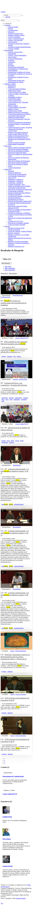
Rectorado (11, 171)
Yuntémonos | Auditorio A (15, 179)
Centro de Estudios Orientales (16, 142)
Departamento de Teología (15, 199)
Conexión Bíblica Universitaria (17, 107)
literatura (10, 713)
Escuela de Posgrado (14, 229)
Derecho (10, 28)
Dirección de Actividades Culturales (18, 223)
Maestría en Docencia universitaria (18, 241)
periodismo (4, 442)
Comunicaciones (13, 30)
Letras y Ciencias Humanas (16, 38)
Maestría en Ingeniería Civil (16, 246)
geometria (24, 399)
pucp (7, 399)
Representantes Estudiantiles (16, 144)
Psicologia (11, 65)
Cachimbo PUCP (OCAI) (15, 221)
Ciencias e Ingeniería (14, 37)
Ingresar (7, 17)
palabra (3, 441)
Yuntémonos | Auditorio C (15, 183)
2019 (11, 399)
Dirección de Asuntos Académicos (18, 162)
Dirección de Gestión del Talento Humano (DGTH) (17, 207)
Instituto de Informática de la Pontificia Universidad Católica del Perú (19, 187)
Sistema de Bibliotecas (14, 172)
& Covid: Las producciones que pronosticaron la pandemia (13, 303)
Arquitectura (11, 62)
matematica (17, 399)
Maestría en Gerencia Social (16, 228)
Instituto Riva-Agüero (14, 90)
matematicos (18, 398)
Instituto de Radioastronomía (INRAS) (19, 193)
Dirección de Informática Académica (18, 151)
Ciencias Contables (13, 48)
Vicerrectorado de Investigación (17, 174)
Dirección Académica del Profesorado (19, 161)
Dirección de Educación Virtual (17, 152)
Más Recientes (6, 263)
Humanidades (12, 53)
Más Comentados (10, 268)
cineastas (9, 356)
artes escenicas (12, 57)
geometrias (4, 398)
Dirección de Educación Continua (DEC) (20, 201)
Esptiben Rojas (7, 817)
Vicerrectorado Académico (15, 191)
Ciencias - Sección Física (15, 52)
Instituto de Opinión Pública (16, 117)
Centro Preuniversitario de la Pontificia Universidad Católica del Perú (19, 115)
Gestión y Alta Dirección (15, 40)
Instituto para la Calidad (15, 110)
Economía (11, 60)
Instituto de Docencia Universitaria (18, 112)
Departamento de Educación (16, 80)
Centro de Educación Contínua (17, 92)
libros (12, 441)
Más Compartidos (10, 270)
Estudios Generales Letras (15, 33)
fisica (2, 399)
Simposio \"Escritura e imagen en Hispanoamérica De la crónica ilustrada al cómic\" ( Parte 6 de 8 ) (15, 656)
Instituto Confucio (13, 109)
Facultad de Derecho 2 (14, 198)
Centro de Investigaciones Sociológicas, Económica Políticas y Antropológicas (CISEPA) (19, 124)
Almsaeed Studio (20, 898)
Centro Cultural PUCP (14, 100)
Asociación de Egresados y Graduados (19, 196)
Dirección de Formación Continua (18, 164)
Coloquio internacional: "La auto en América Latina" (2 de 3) (15, 471)
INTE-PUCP (12, 85)
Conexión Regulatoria (14, 167)
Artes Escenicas (12, 42)
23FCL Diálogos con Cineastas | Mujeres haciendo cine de (14, 343)
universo (11, 398)
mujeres (3, 356)
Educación (11, 32)
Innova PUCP (12, 178)
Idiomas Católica (13, 105)
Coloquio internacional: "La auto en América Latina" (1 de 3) (15, 533)
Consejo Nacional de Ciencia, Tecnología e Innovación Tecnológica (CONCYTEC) (20, 129)
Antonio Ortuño (8, 866)
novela (17, 441)
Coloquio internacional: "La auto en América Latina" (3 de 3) (15, 595)
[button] (3, 12)
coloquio (25, 398)
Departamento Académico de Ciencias (19, 72)
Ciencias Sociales (13, 27)
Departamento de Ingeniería (16, 67)
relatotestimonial (18, 504)
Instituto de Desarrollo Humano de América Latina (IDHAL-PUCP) (18, 133)
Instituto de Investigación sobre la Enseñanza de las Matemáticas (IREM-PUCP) (19, 139)
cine (14, 356)
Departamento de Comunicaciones (18, 69)
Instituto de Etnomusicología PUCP (18, 136)
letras (8, 441)
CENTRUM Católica (14, 99)
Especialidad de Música (15, 97)
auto (4, 504)
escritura (3, 671)
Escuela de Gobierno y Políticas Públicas (20, 231)
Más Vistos (8, 266)
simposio (10, 671)
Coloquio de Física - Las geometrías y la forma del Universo (14, 384)
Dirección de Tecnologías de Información (20, 189)
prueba (10, 166)
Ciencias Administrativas (15, 59)
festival (19, 356)
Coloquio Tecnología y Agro (16, 184)
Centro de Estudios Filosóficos (17, 89)
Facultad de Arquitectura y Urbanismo (19, 213)
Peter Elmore (7, 839)
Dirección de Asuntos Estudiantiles (18, 149)
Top (2, 903)
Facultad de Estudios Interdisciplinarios (19, 47)
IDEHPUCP (11, 87)
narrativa (11, 442)
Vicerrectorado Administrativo (16, 176)
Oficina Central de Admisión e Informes (19, 147)
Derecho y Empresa (14, 233)
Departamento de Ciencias (15, 82)
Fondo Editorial (12, 70)
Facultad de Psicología (14, 194)
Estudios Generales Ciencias (16, 35)
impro (22, 441)
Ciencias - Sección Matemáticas (17, 55)
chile (2, 401)
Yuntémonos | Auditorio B (15, 181)
